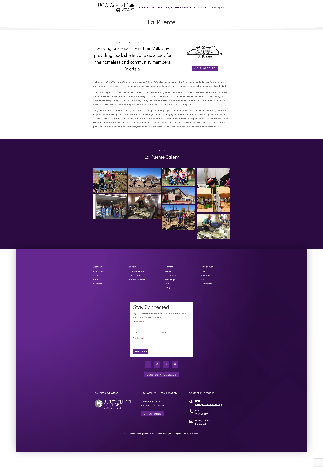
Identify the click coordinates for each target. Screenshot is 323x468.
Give (203, 271)
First (135, 332)
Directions (152, 413)
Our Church (98, 271)
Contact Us (206, 283)
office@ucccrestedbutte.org (208, 404)
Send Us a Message (161, 374)
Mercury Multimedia (191, 434)
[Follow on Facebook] (148, 364)
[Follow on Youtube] (175, 364)
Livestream (170, 275)
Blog (167, 287)
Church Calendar (137, 279)
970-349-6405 (201, 414)
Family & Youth (136, 271)
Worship (169, 271)
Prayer (168, 283)
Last (164, 332)
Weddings (170, 279)
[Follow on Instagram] (166, 364)
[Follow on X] (157, 364)
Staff (95, 275)
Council (96, 279)
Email (139, 338)
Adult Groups (135, 275)
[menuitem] (144, 7)
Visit (203, 279)
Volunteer (206, 275)
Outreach (97, 283)
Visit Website (205, 68)
